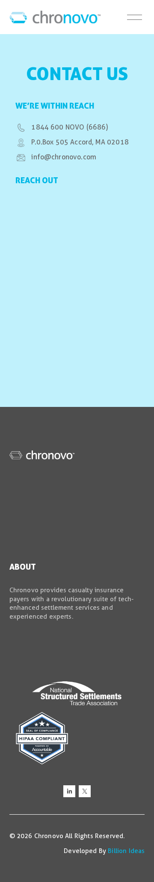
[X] (85, 791)
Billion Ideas (126, 851)
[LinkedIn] (69, 791)
